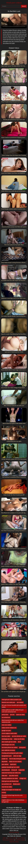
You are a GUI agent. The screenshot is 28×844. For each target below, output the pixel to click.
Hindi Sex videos (14, 841)
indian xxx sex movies (15, 761)
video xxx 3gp (17, 756)
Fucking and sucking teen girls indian (12, 753)
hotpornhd (21, 770)
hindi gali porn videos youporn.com (11, 699)
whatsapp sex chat (7, 739)
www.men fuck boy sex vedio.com (11, 772)
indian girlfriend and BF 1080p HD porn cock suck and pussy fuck (13, 710)
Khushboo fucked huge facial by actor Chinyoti (12, 796)
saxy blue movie (13, 775)
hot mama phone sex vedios (9, 747)
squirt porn (13, 764)
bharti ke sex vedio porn (8, 702)
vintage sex (23, 778)
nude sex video (20, 714)
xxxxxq (4, 792)
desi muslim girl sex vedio (9, 741)
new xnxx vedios (6, 725)
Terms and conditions (8, 840)
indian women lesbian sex (9, 727)
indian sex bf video (19, 739)
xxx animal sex (6, 717)
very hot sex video (7, 787)
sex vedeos (20, 702)
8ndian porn (16, 784)
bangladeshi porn (7, 756)
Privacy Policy (21, 838)
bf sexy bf (14, 770)
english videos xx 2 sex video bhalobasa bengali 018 (13, 801)
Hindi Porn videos (20, 840)
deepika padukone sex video (10, 778)
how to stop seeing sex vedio (17, 758)
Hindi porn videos (14, 3)
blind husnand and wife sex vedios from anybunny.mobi (13, 721)
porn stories (5, 764)
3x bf (19, 741)
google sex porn (6, 730)
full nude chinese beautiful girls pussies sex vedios (14, 706)
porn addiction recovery (8, 750)
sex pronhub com (6, 784)
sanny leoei (5, 714)
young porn (22, 747)
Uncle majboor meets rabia (9, 733)
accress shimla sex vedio (19, 736)
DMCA (4, 838)
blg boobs (4, 761)
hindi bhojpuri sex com (8, 744)
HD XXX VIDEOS (14, 832)
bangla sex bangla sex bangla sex (11, 789)
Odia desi (4, 775)
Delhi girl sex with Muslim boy (10, 781)
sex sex (12, 714)
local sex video (6, 736)
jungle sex (5, 758)
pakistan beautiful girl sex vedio (10, 767)
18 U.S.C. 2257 (11, 838)
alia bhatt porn (6, 770)
